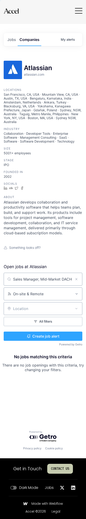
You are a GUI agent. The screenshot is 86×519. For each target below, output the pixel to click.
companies (29, 39)
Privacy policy (32, 448)
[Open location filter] (76, 309)
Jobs (49, 487)
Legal (56, 512)
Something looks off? (25, 247)
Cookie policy (54, 448)
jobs (11, 39)
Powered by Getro (70, 344)
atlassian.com (34, 74)
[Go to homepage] (11, 11)
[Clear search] (76, 279)
